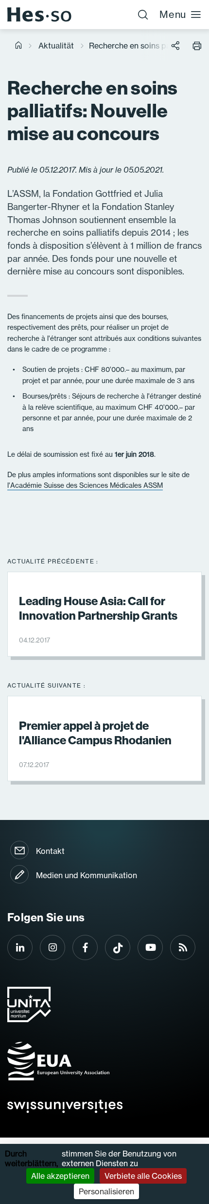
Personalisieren (106, 1191)
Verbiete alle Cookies (143, 1176)
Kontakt (50, 851)
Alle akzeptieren (60, 1176)
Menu (172, 14)
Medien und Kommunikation (86, 875)
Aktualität (56, 45)
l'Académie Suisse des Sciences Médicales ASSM (85, 485)
